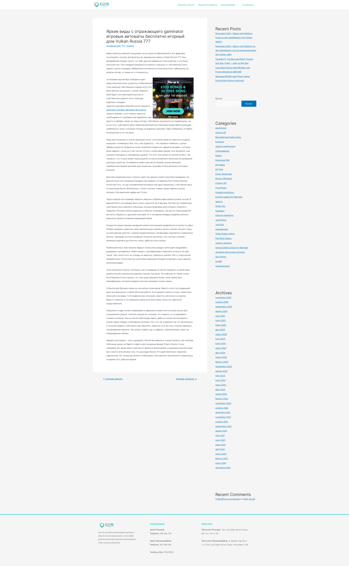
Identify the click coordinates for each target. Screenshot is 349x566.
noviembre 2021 (223, 417)
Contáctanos (248, 5)
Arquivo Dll (220, 132)
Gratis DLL (220, 206)
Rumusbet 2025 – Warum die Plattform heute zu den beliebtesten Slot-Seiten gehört (233, 37)
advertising (220, 128)
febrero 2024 (221, 362)
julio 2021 (220, 435)
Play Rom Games (223, 238)
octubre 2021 (221, 421)
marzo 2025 (221, 334)
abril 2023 (220, 389)
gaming (218, 201)
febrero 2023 (221, 398)
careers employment (225, 146)
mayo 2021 (220, 444)
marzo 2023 (221, 394)
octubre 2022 (221, 408)
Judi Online (220, 220)
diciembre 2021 (222, 412)
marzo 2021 (221, 454)
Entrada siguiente (186, 379)
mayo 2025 (220, 325)
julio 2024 (220, 339)
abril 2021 (220, 449)
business (219, 141)
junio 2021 (220, 440)
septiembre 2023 (223, 366)
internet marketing (224, 215)
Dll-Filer (219, 169)
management (221, 229)
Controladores (222, 151)
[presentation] (236, 5)
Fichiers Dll (220, 183)
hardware (220, 211)
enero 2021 (220, 463)
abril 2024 (220, 352)
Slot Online (220, 256)
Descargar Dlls (222, 160)
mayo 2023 (220, 385)
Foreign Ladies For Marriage (228, 197)
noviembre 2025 (223, 297)
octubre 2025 (221, 302)
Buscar (218, 98)
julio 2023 (220, 375)
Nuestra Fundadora (207, 5)
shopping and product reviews (230, 252)
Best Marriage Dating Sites (228, 137)
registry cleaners (223, 243)
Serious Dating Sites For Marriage (231, 247)
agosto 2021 (221, 431)
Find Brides (220, 187)
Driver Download (223, 174)
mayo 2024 (220, 348)
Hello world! (249, 499)
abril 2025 (220, 329)
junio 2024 (220, 343)
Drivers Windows (223, 178)
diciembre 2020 (223, 467)
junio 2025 (220, 320)
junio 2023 (220, 380)
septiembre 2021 (223, 426)
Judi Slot (219, 224)
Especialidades (228, 5)
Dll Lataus (220, 164)
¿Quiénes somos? (185, 5)
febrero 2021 (221, 458)
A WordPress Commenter (227, 499)
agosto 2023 (221, 371)
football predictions (224, 192)
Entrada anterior (113, 379)
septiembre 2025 (223, 306)
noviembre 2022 (223, 403)
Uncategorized (113, 46)
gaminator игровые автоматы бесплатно (126, 110)
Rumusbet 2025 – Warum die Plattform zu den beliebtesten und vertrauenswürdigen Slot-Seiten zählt (235, 50)
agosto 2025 (221, 311)
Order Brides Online (225, 233)
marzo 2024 (221, 357)
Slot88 (218, 261)
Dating (218, 155)
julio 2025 (220, 316)
